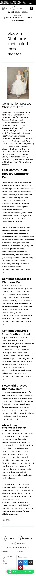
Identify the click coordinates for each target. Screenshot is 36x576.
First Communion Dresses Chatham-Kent (13, 137)
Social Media (22, 557)
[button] (31, 8)
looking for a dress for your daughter (18, 145)
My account (7, 557)
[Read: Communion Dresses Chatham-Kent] (18, 83)
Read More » (7, 519)
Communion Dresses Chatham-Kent (16, 105)
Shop (5, 563)
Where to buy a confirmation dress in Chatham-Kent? (17, 160)
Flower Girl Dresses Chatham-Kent (17, 142)
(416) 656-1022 (18, 543)
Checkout (6, 559)
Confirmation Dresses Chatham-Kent (15, 126)
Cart (4, 561)
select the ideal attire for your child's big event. (16, 152)
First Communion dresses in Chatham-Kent (17, 139)
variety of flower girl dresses (14, 157)
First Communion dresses (18, 133)
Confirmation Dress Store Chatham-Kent (13, 124)
